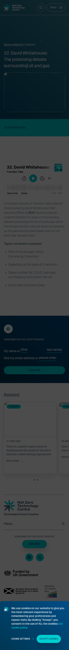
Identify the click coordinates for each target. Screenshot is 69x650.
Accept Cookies (48, 638)
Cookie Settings (20, 638)
